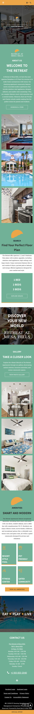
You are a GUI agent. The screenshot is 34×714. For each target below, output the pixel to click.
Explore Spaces (17, 25)
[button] (27, 2)
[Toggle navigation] (3, 2)
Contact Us (8, 697)
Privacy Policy (24, 693)
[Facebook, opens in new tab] (17, 680)
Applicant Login (22, 689)
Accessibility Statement (21, 697)
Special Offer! (17, 712)
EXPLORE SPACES (17, 296)
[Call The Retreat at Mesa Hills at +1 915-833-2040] (31, 2)
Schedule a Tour (17, 107)
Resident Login (10, 689)
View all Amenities (17, 589)
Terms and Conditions (11, 693)
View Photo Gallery (17, 375)
